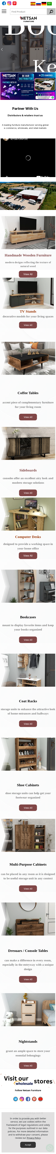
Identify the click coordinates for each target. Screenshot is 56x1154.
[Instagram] (21, 1099)
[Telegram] (15, 1099)
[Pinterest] (34, 1099)
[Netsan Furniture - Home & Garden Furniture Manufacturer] (28, 19)
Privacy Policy (33, 1137)
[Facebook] (4, 3)
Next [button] (51, 108)
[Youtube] (40, 1099)
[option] (28, 49)
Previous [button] (4, 108)
